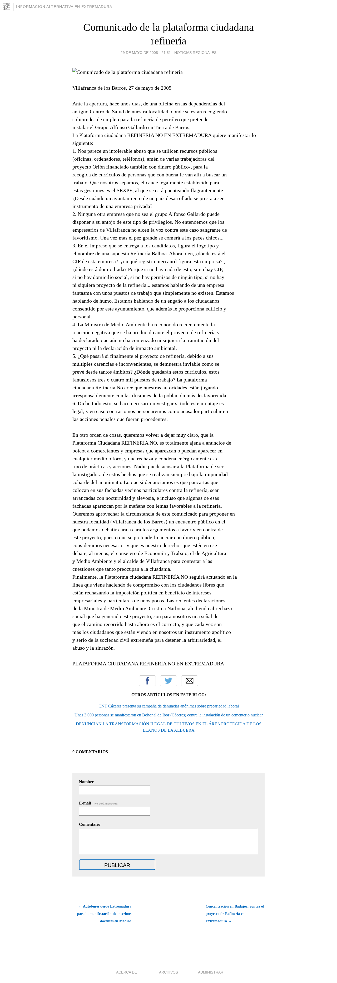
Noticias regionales (195, 52)
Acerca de (126, 972)
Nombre (86, 782)
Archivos (168, 972)
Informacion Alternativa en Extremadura (64, 6)
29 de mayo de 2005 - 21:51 (146, 52)
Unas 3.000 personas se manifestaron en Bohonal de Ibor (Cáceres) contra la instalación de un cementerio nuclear (169, 715)
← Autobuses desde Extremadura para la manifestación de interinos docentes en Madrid (104, 913)
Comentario (89, 824)
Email (189, 680)
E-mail (98, 803)
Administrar (210, 972)
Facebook (147, 680)
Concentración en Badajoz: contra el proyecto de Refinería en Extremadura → (235, 913)
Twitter (168, 680)
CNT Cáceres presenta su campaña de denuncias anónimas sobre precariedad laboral (168, 706)
